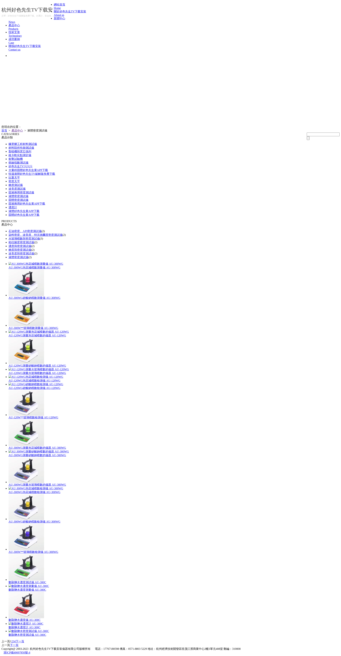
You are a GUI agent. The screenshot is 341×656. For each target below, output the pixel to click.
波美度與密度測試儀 (21, 253)
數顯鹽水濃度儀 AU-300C (24, 619)
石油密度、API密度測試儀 (25, 231)
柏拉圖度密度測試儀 (21, 242)
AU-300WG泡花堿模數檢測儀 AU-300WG (34, 492)
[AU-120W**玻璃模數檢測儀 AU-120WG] (26, 414)
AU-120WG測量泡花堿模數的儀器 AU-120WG (37, 335)
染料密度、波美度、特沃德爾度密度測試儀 (36, 234)
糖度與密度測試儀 (20, 249)
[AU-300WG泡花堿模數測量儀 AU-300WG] (36, 263)
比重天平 (14, 177)
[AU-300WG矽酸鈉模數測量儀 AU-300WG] (26, 295)
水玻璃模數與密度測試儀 (24, 238)
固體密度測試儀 (18, 199)
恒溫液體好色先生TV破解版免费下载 (32, 173)
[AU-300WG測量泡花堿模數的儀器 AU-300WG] (26, 445)
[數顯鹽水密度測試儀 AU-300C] (29, 631)
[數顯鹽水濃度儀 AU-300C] (26, 617)
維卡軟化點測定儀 (20, 155)
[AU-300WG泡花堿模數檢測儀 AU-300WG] (36, 488)
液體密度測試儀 (18, 196)
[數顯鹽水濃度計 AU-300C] (26, 623)
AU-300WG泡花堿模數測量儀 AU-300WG (34, 267)
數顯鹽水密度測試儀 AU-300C (27, 634)
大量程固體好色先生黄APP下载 (28, 170)
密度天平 (14, 181)
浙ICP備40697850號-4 (17, 652)
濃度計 (13, 207)
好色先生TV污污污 (20, 166)
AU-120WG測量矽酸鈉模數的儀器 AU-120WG (37, 365)
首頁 (4, 130)
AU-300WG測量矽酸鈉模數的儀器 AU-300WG (37, 455)
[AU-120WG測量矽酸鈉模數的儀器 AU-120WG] (26, 362)
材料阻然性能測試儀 (21, 147)
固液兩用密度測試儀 (21, 192)
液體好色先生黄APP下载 (24, 211)
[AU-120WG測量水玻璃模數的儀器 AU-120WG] (39, 369)
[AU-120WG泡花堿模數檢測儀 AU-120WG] (36, 376)
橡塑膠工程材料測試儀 (23, 144)
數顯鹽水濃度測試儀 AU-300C (27, 582)
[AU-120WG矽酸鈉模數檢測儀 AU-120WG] (36, 384)
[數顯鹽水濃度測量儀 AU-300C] (29, 586)
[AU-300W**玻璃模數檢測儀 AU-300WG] (26, 549)
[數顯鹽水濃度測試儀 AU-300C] (26, 579)
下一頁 (20, 641)
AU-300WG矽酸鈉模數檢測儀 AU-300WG (34, 521)
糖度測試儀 (16, 184)
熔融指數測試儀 (18, 162)
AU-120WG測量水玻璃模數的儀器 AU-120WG (37, 373)
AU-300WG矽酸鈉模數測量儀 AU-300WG (34, 297)
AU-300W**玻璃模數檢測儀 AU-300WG (33, 551)
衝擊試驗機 (16, 158)
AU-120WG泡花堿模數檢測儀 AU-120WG (34, 380)
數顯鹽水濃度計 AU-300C (24, 627)
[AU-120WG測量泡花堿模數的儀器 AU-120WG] (39, 331)
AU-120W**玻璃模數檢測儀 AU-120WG (33, 417)
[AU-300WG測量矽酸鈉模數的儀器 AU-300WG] (39, 451)
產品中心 (17, 130)
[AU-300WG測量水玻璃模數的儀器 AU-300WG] (26, 482)
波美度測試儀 (17, 188)
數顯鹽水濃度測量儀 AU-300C (27, 589)
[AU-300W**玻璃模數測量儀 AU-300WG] (26, 325)
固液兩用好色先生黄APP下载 (27, 203)
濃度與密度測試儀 (20, 246)
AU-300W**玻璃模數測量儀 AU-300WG (33, 328)
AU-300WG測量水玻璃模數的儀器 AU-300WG (37, 484)
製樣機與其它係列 (20, 151)
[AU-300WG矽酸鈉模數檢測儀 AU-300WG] (26, 518)
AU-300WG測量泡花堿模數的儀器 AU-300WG (37, 447)
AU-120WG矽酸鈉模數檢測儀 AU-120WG (34, 387)
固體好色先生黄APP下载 (24, 214)
